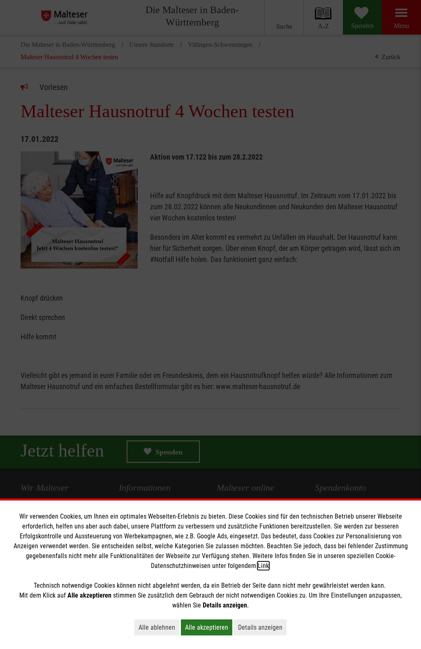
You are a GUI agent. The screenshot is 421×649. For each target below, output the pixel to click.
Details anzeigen (262, 627)
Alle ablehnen (159, 627)
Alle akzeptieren (208, 627)
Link (263, 566)
